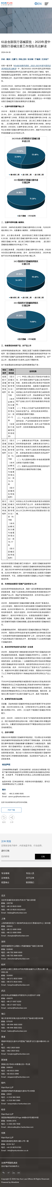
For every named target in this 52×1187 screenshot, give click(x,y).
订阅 (43, 857)
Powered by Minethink (10, 1182)
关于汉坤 (30, 878)
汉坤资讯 (5, 878)
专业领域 (5, 873)
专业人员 (30, 873)
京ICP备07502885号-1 (10, 1166)
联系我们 (30, 882)
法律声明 (5, 1163)
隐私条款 (13, 1163)
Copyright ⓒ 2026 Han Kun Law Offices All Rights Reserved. (25, 1179)
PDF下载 (11, 810)
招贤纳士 (5, 882)
